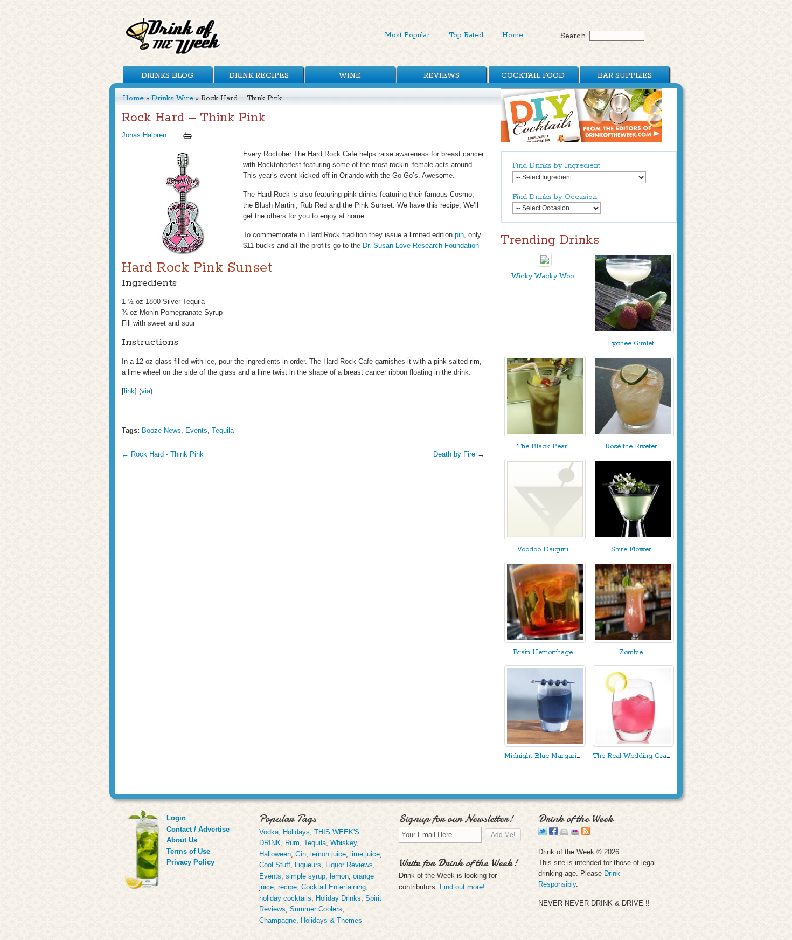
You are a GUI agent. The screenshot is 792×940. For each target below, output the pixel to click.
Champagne (277, 920)
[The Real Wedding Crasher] (633, 744)
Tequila (223, 430)
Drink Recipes (259, 75)
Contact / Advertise (198, 829)
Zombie (631, 652)
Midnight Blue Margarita (543, 756)
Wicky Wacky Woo (542, 276)
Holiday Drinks (338, 898)
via (145, 391)
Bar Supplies (625, 75)
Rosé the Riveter (631, 446)
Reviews (441, 75)
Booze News (161, 430)
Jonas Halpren (144, 135)
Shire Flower (631, 549)
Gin (300, 854)
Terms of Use (188, 851)
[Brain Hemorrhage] (545, 641)
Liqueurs (308, 865)
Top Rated (466, 35)
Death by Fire (454, 454)
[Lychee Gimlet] (633, 332)
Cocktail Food (533, 75)
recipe (287, 887)
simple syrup (305, 876)
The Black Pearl (543, 446)
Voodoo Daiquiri (542, 549)
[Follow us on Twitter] (542, 833)
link (129, 391)
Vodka (269, 832)
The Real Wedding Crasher (636, 756)
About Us (181, 840)
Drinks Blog (167, 75)
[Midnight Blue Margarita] (545, 744)
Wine (350, 75)
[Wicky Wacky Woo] (545, 264)
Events (196, 430)
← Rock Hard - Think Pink (163, 454)
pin (459, 235)
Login (176, 818)
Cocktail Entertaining (333, 887)
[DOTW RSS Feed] (585, 833)
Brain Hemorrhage (543, 652)
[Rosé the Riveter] (633, 435)
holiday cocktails (285, 898)
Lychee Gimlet (631, 343)
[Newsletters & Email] (564, 833)
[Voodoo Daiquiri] (545, 538)
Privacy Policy (190, 862)
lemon (339, 876)
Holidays (296, 832)
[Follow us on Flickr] (575, 833)
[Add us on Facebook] (553, 833)
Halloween (275, 854)
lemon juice (328, 854)
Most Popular (407, 35)
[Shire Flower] (633, 538)
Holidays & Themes (331, 920)
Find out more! (462, 887)
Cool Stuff (274, 865)
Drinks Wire (172, 98)
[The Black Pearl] (545, 435)
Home (512, 35)
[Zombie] (633, 641)
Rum (292, 843)
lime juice (365, 854)
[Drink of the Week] (173, 54)
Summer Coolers (316, 909)
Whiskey (343, 843)
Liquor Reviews (349, 865)
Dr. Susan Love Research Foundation (421, 245)
